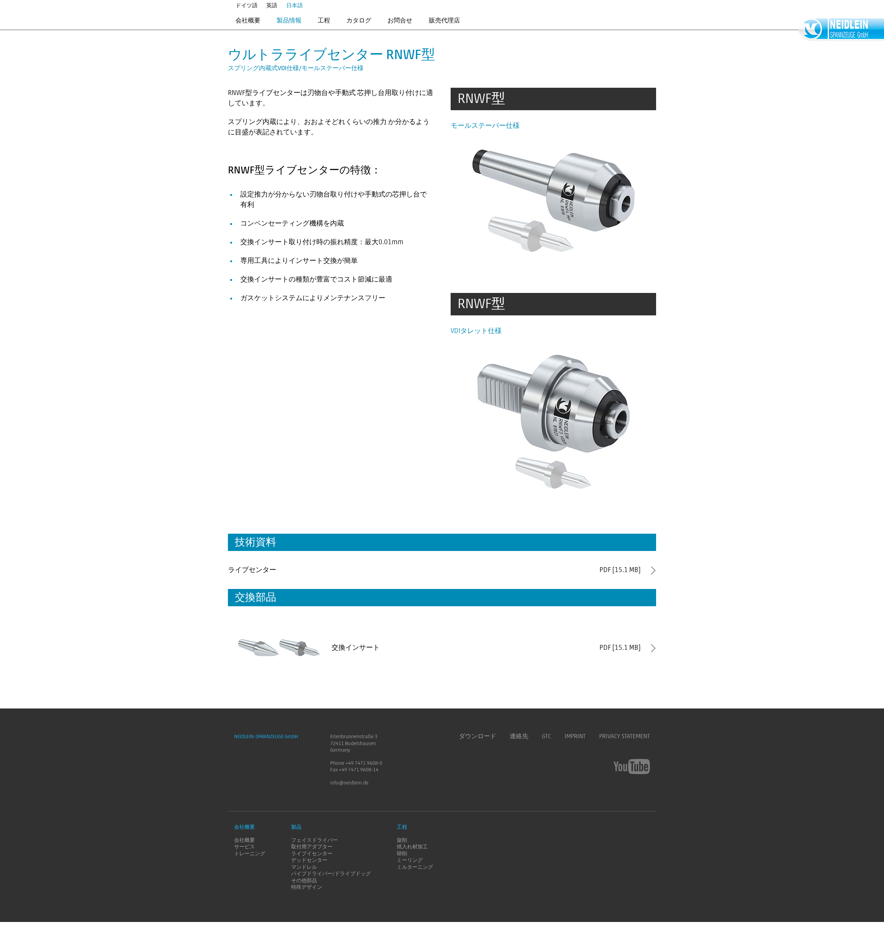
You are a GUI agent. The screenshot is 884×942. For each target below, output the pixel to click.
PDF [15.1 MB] (620, 570)
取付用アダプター (312, 846)
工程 (324, 20)
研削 (402, 853)
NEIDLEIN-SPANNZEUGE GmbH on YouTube (632, 766)
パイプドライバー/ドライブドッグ (331, 873)
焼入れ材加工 (412, 846)
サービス (244, 846)
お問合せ (399, 20)
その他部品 (304, 880)
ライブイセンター (312, 853)
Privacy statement (624, 736)
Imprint (575, 736)
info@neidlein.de (349, 783)
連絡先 (519, 736)
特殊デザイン (306, 887)
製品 (296, 827)
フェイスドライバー (314, 840)
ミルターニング (415, 867)
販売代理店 (444, 20)
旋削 (402, 840)
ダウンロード (477, 736)
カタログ (358, 20)
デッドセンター (309, 860)
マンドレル (304, 867)
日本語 (294, 5)
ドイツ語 (247, 5)
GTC (546, 736)
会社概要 (248, 20)
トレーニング (249, 853)
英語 (271, 5)
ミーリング (410, 860)
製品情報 (289, 20)
